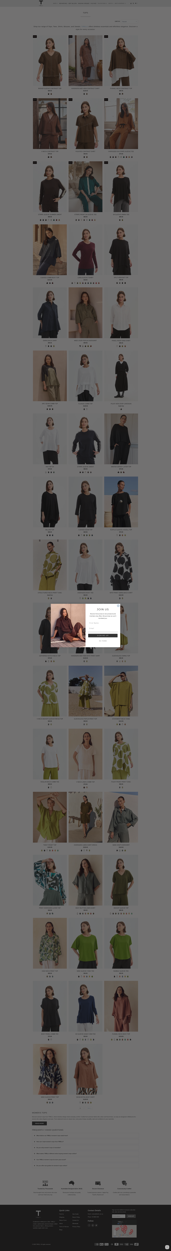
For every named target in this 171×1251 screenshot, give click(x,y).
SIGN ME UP (103, 635)
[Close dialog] (118, 606)
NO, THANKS (103, 641)
